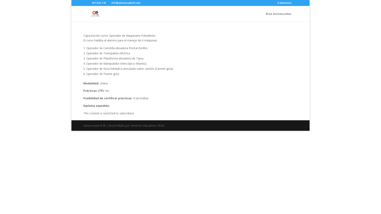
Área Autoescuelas (278, 14)
